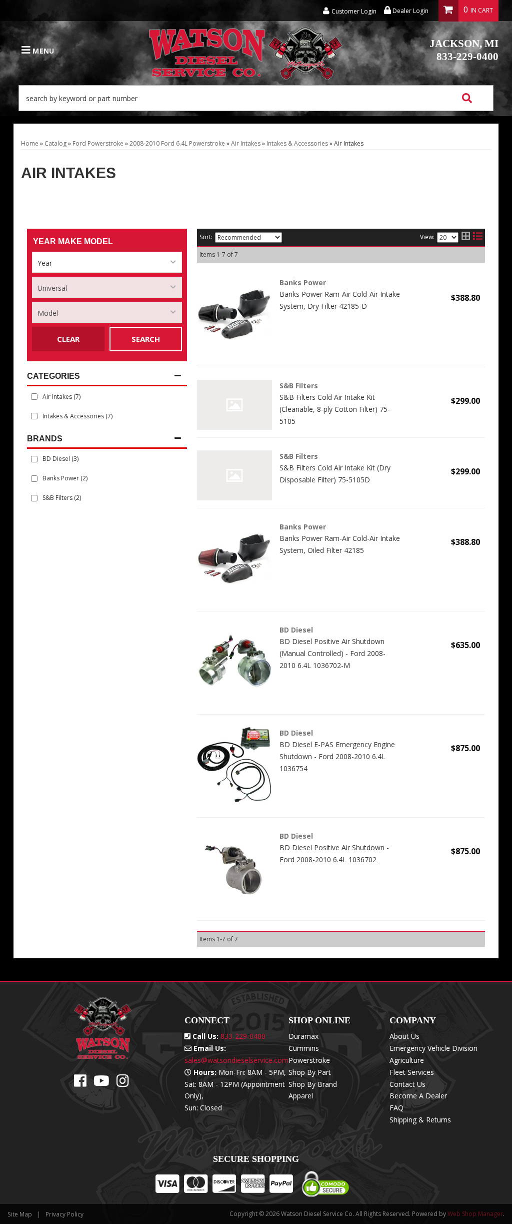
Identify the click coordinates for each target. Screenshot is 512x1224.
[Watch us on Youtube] (102, 1083)
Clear (68, 339)
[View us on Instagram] (122, 1083)
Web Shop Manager (475, 1213)
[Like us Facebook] (80, 1083)
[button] (256, 98)
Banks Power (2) (65, 478)
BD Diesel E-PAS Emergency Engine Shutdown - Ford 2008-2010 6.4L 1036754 (337, 756)
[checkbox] (34, 459)
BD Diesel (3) (60, 458)
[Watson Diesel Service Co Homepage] (246, 50)
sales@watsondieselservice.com (236, 1060)
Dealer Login (409, 11)
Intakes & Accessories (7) (77, 416)
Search (146, 339)
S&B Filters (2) (61, 497)
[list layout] (477, 237)
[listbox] (107, 262)
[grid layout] (465, 237)
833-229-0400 (464, 50)
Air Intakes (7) (61, 396)
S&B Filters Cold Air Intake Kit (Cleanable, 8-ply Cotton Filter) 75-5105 (335, 409)
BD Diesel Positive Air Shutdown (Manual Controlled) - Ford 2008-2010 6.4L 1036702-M (333, 653)
